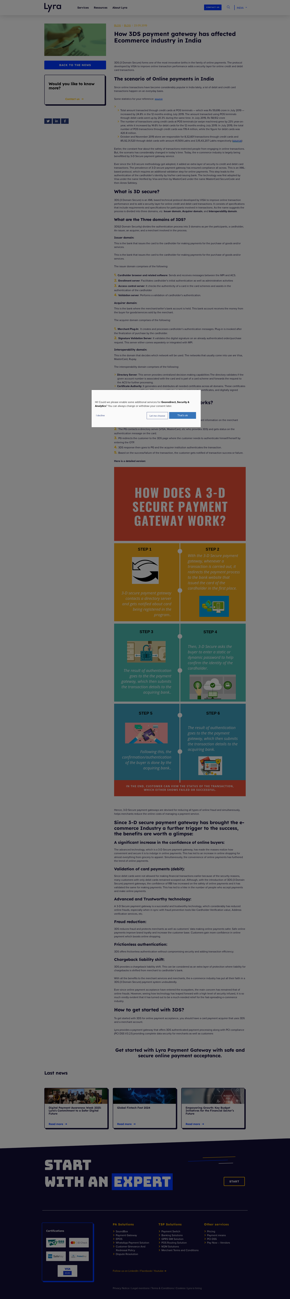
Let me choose (157, 415)
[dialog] (146, 408)
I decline (100, 415)
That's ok (182, 415)
